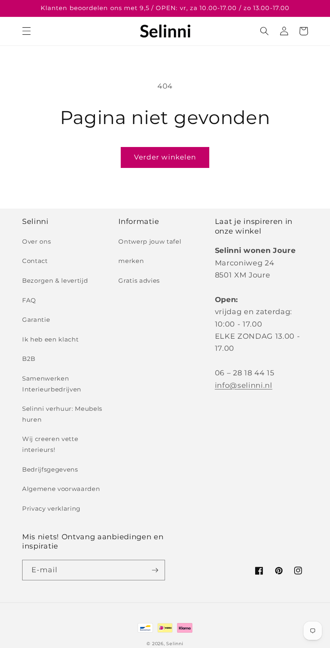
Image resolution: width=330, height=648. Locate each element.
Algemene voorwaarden (61, 489)
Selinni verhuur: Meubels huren (62, 414)
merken (131, 261)
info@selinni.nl (243, 385)
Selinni (174, 643)
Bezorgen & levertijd (55, 280)
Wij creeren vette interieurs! (50, 444)
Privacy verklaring (51, 508)
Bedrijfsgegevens (50, 469)
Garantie (36, 319)
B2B (28, 358)
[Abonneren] (155, 570)
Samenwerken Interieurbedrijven (51, 384)
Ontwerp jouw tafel (149, 241)
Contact (35, 261)
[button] (26, 31)
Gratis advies (139, 280)
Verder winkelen (165, 157)
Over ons (36, 241)
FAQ (29, 300)
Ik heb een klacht (50, 339)
